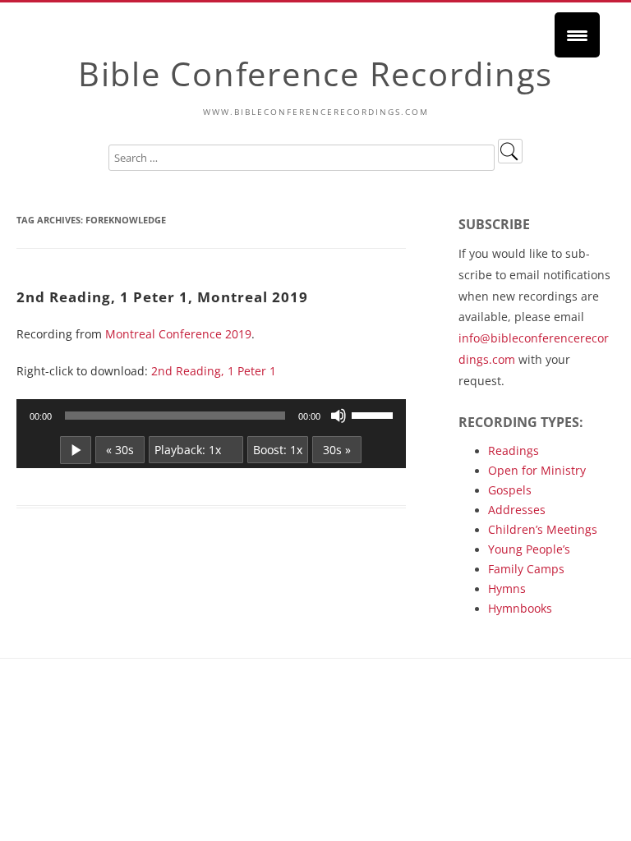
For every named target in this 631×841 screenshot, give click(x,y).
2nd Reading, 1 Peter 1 (213, 371)
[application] (211, 415)
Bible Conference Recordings (315, 73)
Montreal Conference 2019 (178, 334)
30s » (337, 449)
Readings (513, 450)
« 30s (120, 449)
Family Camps (526, 569)
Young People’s (529, 549)
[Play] (75, 450)
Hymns (507, 588)
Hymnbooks (520, 608)
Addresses (517, 509)
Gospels (510, 490)
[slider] (375, 414)
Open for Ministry (537, 470)
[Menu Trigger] (577, 34)
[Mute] (338, 415)
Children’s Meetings (542, 529)
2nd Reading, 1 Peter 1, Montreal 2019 (162, 296)
